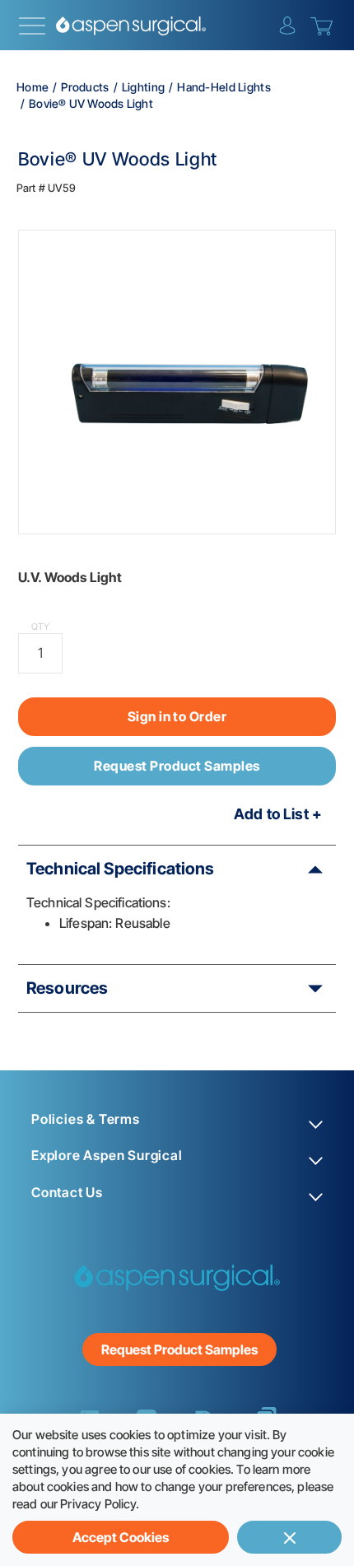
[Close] (289, 1537)
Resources (67, 988)
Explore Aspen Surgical (107, 1155)
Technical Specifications (120, 869)
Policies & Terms (85, 1119)
